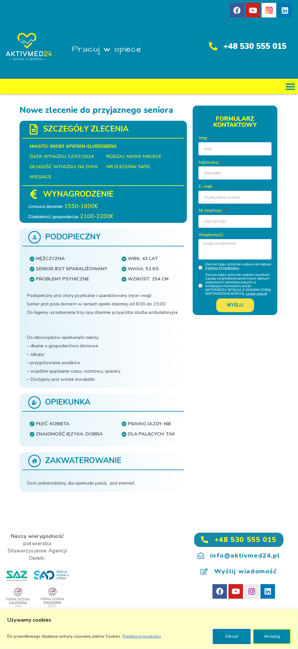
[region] (149, 629)
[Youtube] (253, 10)
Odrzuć (231, 636)
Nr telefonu (210, 210)
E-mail (205, 186)
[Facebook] (237, 10)
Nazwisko (209, 162)
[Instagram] (251, 591)
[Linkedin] (285, 10)
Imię (203, 138)
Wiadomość (210, 235)
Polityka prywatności (142, 636)
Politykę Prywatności (222, 268)
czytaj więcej (256, 293)
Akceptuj (272, 636)
